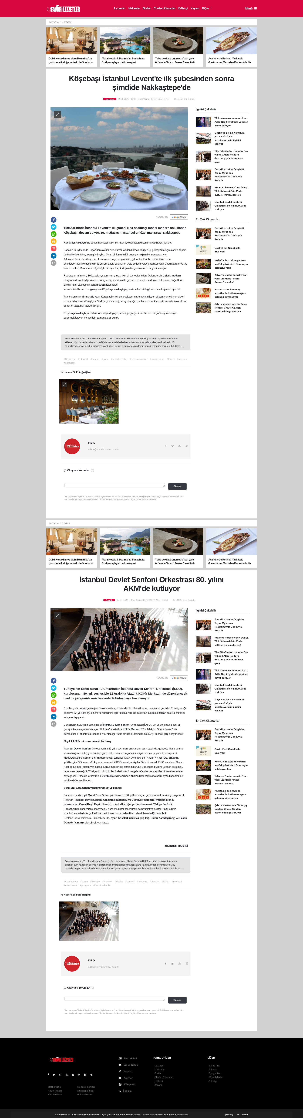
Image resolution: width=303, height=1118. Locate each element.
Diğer (206, 8)
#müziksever (71, 885)
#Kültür (165, 881)
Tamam (244, 1114)
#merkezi (177, 881)
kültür (77, 741)
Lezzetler (119, 8)
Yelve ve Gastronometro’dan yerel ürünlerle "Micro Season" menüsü (230, 278)
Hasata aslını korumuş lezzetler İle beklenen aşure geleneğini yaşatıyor (230, 293)
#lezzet (171, 359)
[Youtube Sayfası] (68, 1074)
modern (176, 275)
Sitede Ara (214, 1065)
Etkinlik (66, 523)
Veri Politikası (55, 1094)
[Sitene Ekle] (92, 1074)
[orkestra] (89, 921)
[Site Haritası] (86, 1074)
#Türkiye (95, 881)
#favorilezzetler (119, 359)
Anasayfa (54, 22)
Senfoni (126, 724)
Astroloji (212, 1081)
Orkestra (136, 757)
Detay (230, 1114)
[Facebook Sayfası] (50, 1074)
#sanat (84, 881)
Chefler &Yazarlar (165, 8)
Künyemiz (129, 1084)
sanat (83, 708)
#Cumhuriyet (71, 881)
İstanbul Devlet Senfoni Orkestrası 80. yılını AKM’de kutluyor (230, 206)
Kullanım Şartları (86, 1086)
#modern (182, 359)
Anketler (212, 1069)
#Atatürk (154, 881)
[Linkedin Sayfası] (74, 1074)
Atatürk (118, 729)
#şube (105, 359)
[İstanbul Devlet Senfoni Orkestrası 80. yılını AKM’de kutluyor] (119, 639)
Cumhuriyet (109, 775)
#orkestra (142, 881)
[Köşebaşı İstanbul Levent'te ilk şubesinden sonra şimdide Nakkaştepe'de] (119, 158)
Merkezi (136, 729)
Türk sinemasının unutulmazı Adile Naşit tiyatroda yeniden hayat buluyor (231, 122)
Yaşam (195, 8)
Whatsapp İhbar (85, 1090)
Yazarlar (127, 1071)
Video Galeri (130, 1064)
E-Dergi (183, 8)
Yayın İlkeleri (55, 1090)
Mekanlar (134, 8)
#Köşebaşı (69, 359)
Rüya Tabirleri (215, 1077)
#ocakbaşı (69, 362)
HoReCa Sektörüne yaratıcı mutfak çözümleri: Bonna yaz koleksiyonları (231, 264)
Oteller (147, 8)
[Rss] (80, 1074)
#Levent (94, 359)
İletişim (127, 1090)
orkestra (174, 757)
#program (85, 885)
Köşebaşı (69, 242)
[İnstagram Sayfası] (61, 1074)
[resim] (89, 401)
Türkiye (158, 804)
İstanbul (107, 724)
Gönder (177, 486)
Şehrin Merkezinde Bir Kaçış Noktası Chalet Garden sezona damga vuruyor (230, 308)
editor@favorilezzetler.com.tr (103, 449)
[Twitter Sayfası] (55, 1074)
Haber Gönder (85, 1094)
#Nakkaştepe (157, 359)
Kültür (127, 729)
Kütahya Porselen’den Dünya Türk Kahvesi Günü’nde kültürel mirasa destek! (231, 191)
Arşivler (128, 1077)
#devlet (119, 881)
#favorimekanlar (138, 359)
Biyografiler (214, 1073)
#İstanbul (83, 359)
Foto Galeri (130, 1058)
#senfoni (129, 881)
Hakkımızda (54, 1086)
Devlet (117, 724)
